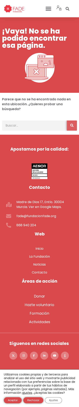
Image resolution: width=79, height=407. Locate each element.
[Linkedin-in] (44, 356)
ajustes (27, 393)
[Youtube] (55, 356)
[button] (48, 8)
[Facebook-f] (34, 356)
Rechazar (33, 400)
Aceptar (13, 400)
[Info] (65, 356)
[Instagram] (24, 356)
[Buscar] (72, 125)
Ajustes (53, 400)
